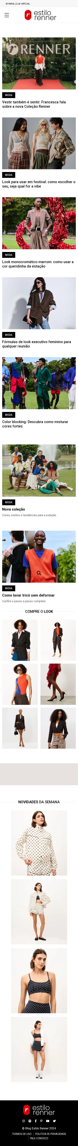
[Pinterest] (41, 1120)
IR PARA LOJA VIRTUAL (18, 3)
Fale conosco (39, 1138)
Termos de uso (22, 1133)
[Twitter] (54, 1120)
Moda (8, 95)
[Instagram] (23, 1120)
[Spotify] (29, 1120)
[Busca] (72, 15)
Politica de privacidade (50, 1133)
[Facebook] (36, 1120)
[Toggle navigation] (6, 15)
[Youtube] (47, 1120)
